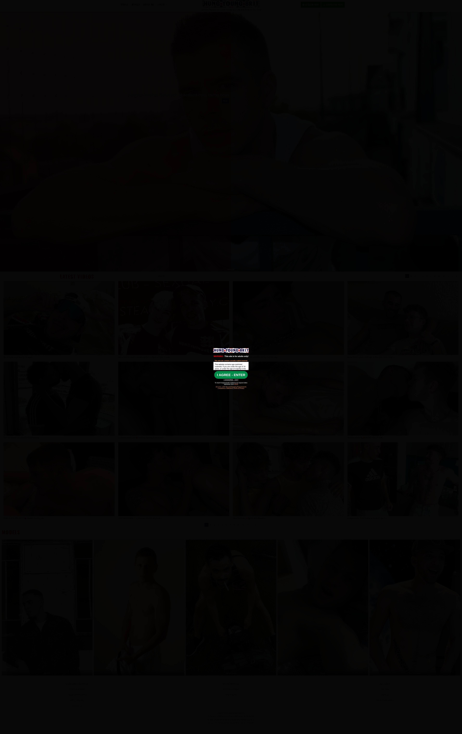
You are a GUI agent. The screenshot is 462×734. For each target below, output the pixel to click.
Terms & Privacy (239, 388)
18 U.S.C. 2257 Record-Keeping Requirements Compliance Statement (231, 387)
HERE (236, 384)
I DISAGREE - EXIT (231, 380)
